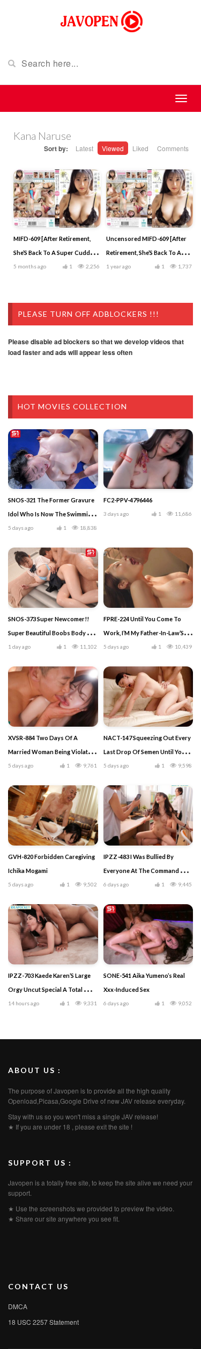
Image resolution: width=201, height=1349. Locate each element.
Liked (140, 148)
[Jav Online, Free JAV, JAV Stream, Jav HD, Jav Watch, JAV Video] (100, 20)
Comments (173, 148)
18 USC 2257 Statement (43, 1321)
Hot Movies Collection (72, 406)
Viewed (113, 148)
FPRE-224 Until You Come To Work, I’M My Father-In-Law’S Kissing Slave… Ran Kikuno (143, 632)
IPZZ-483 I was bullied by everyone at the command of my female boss (145, 870)
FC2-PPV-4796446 (127, 499)
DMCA (17, 1306)
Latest (84, 148)
